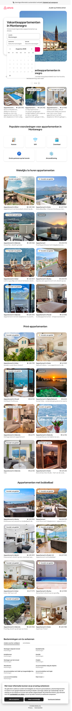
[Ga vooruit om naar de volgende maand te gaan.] (31, 49)
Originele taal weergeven (50, 2)
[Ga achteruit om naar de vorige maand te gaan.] (10, 49)
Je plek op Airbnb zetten (57, 8)
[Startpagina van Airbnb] (8, 8)
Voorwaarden (38, 708)
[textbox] (15, 44)
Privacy (30, 708)
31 (10, 75)
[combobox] (23, 37)
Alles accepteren (14, 699)
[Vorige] (31, 83)
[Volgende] (38, 83)
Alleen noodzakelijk (34, 699)
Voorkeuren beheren (54, 699)
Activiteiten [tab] (26, 643)
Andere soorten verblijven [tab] (12, 643)
